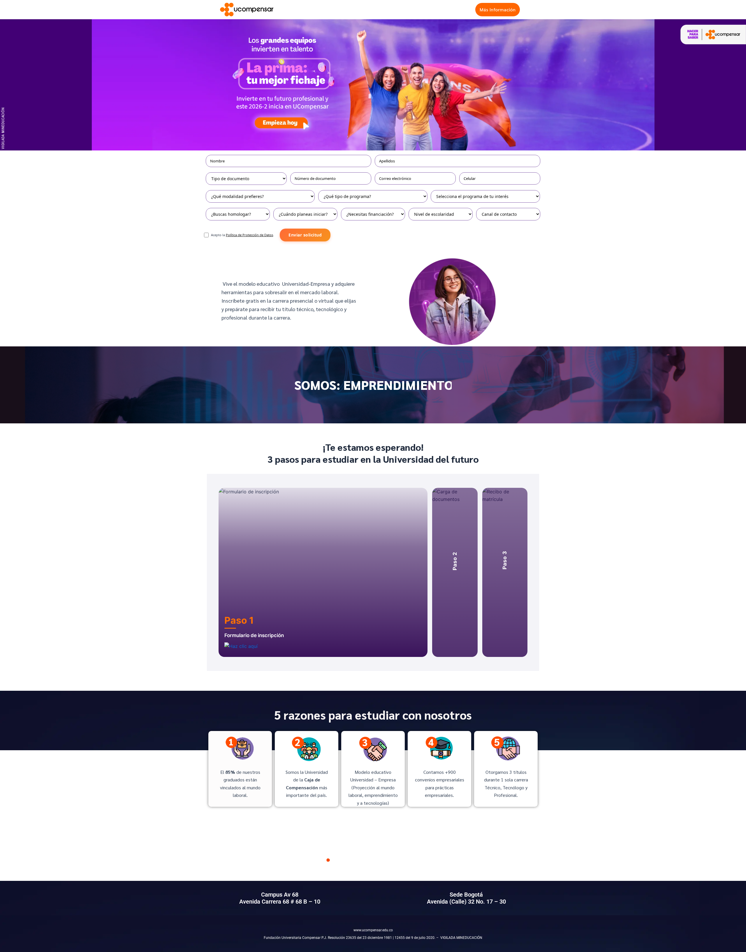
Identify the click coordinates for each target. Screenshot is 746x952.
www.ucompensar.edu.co (373, 930)
